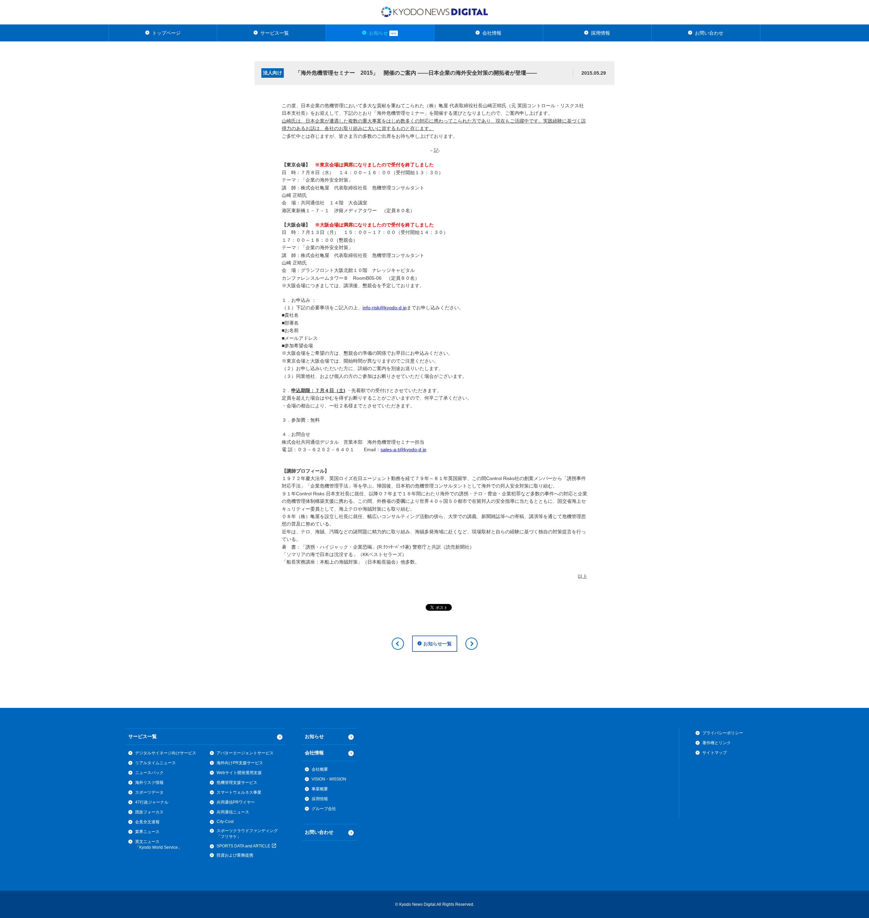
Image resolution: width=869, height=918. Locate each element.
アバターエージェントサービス (245, 753)
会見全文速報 (147, 822)
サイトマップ (714, 752)
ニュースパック (149, 772)
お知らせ (382, 33)
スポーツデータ (149, 792)
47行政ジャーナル (151, 802)
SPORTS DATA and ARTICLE (244, 846)
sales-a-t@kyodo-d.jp (403, 449)
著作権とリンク (716, 742)
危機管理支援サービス (237, 782)
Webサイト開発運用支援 (239, 772)
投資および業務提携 (235, 855)
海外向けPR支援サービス (240, 762)
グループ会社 (324, 808)
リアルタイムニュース (155, 762)
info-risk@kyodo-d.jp (385, 307)
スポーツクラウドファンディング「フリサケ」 (247, 833)
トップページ (166, 33)
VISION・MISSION (329, 779)
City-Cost (225, 821)
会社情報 (491, 33)
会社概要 (320, 769)
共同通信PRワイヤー (236, 802)
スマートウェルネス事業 (239, 792)
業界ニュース (147, 831)
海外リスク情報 (149, 782)
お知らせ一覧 (437, 643)
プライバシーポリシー (722, 733)
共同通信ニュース (233, 812)
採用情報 (600, 33)
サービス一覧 (274, 33)
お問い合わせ (709, 33)
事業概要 (320, 789)
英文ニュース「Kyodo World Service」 (158, 844)
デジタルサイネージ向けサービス (165, 753)
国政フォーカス (149, 812)
